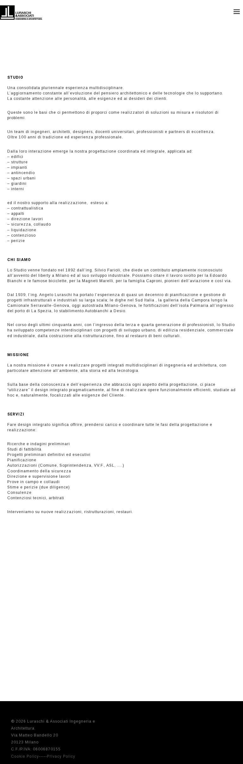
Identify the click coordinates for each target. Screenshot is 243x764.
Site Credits (220, 720)
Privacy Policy (61, 756)
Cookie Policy (25, 756)
